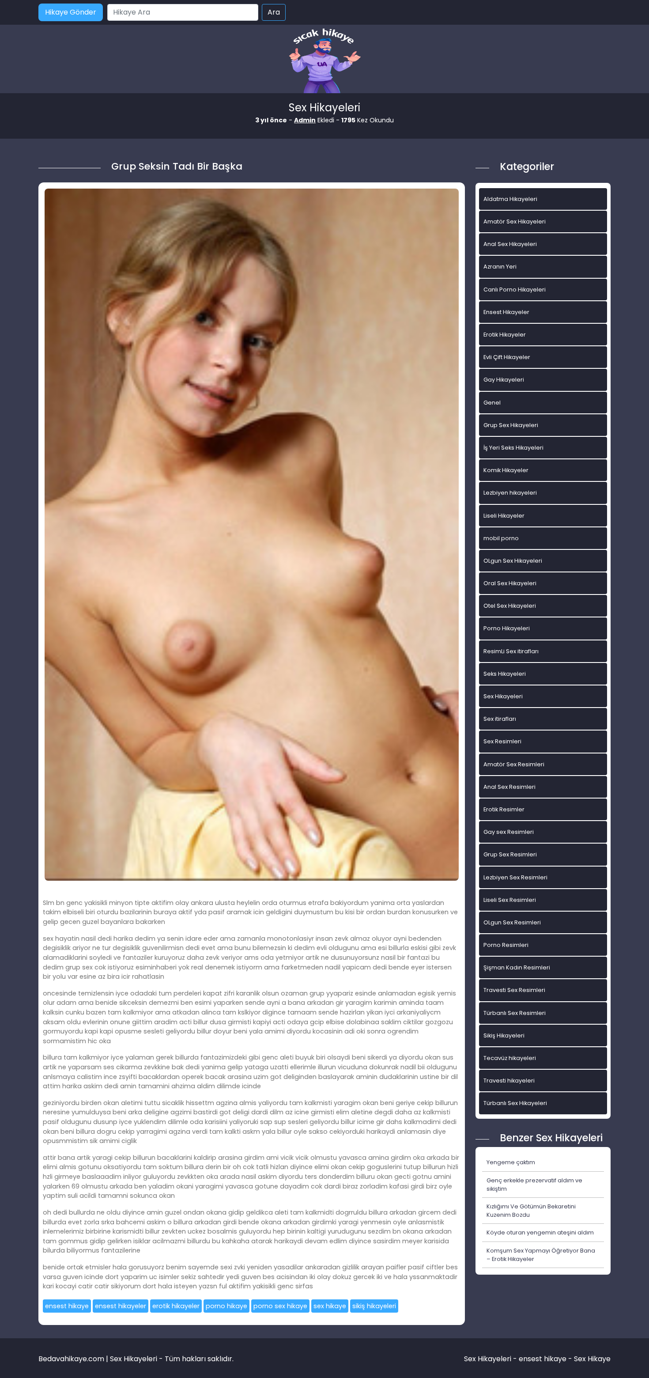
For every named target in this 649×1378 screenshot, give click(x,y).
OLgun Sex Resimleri (512, 922)
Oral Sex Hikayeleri (509, 583)
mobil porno (501, 538)
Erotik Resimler (503, 809)
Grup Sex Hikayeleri (510, 425)
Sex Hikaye (592, 1359)
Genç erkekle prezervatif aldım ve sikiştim (534, 1184)
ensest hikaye (67, 1306)
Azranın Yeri (500, 266)
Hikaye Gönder (70, 12)
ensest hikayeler (120, 1306)
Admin (305, 120)
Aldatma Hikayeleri (510, 199)
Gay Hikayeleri (503, 379)
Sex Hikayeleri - (491, 1359)
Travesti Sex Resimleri (514, 990)
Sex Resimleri (502, 741)
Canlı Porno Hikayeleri (514, 289)
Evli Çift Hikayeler (506, 357)
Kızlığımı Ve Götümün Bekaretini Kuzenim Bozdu (531, 1211)
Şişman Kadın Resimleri (516, 967)
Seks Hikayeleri (504, 674)
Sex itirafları (499, 719)
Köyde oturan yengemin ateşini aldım (540, 1232)
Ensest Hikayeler (506, 312)
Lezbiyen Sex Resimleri (515, 877)
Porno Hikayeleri (506, 628)
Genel (492, 402)
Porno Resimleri (505, 945)
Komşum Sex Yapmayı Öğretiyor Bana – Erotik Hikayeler (541, 1255)
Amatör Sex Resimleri (513, 764)
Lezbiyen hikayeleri (510, 492)
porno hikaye (226, 1306)
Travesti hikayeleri (509, 1080)
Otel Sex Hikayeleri (509, 606)
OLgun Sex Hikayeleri (512, 560)
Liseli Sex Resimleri (509, 900)
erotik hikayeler (176, 1306)
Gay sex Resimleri (508, 832)
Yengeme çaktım (511, 1162)
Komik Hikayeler (505, 470)
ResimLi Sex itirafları (511, 651)
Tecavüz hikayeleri (509, 1058)
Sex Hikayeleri (503, 696)
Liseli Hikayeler (503, 515)
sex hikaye (329, 1306)
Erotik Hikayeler (504, 334)
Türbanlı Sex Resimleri (514, 1013)
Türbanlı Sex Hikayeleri (515, 1103)
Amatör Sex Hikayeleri (514, 221)
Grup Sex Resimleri (510, 854)
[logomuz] (324, 62)
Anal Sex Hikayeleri (510, 244)
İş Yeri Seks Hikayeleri (513, 447)
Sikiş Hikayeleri (503, 1035)
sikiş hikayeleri (374, 1306)
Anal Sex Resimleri (509, 787)
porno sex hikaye (280, 1306)
